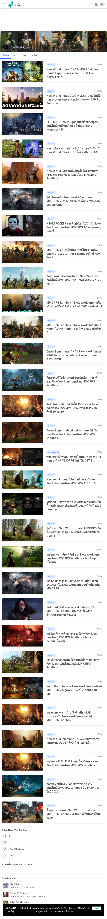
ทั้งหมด (6, 55)
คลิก (88, 908)
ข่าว (15, 55)
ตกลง (96, 909)
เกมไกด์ (34, 55)
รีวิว (24, 55)
